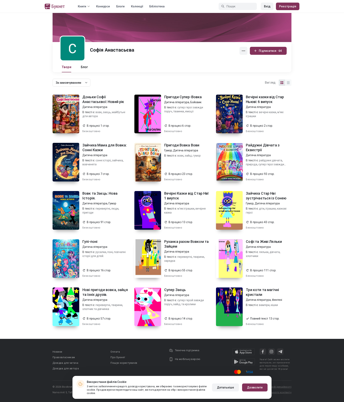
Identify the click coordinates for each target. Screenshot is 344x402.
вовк (99, 112)
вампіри (264, 305)
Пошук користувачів (123, 362)
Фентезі (277, 299)
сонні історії (103, 160)
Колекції (137, 6)
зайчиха (117, 160)
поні (110, 252)
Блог (84, 67)
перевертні (103, 208)
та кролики (188, 304)
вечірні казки (267, 112)
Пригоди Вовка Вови (181, 145)
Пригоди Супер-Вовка (183, 97)
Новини (57, 351)
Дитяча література (94, 107)
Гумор (168, 150)
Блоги (120, 6)
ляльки (263, 252)
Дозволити (255, 387)
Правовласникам (64, 357)
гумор (197, 155)
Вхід (267, 6)
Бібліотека (157, 6)
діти (261, 208)
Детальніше (225, 387)
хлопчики (252, 256)
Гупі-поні (89, 241)
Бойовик (195, 102)
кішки (274, 305)
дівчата (275, 252)
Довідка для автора (66, 368)
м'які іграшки (185, 208)
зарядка (169, 260)
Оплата (115, 351)
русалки (101, 252)
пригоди (87, 212)
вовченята (89, 164)
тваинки (178, 111)
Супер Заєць (175, 290)
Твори (66, 67)
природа (251, 164)
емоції (189, 111)
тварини (198, 256)
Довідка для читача (65, 362)
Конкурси (103, 6)
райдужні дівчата (270, 160)
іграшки (271, 208)
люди (114, 208)
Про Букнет (117, 357)
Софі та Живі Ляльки (264, 241)
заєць (107, 112)
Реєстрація (287, 6)
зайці (188, 155)
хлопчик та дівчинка (95, 309)
